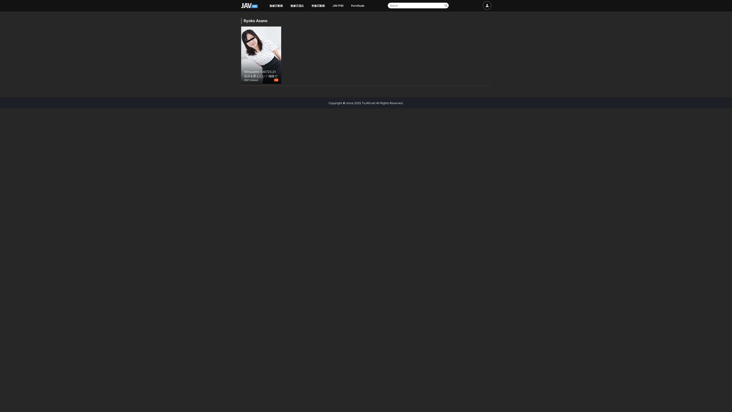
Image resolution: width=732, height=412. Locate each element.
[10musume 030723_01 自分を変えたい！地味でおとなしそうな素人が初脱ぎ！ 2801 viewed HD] (261, 54)
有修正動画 (318, 5)
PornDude (357, 5)
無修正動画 (276, 5)
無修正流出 (297, 5)
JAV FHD (338, 5)
